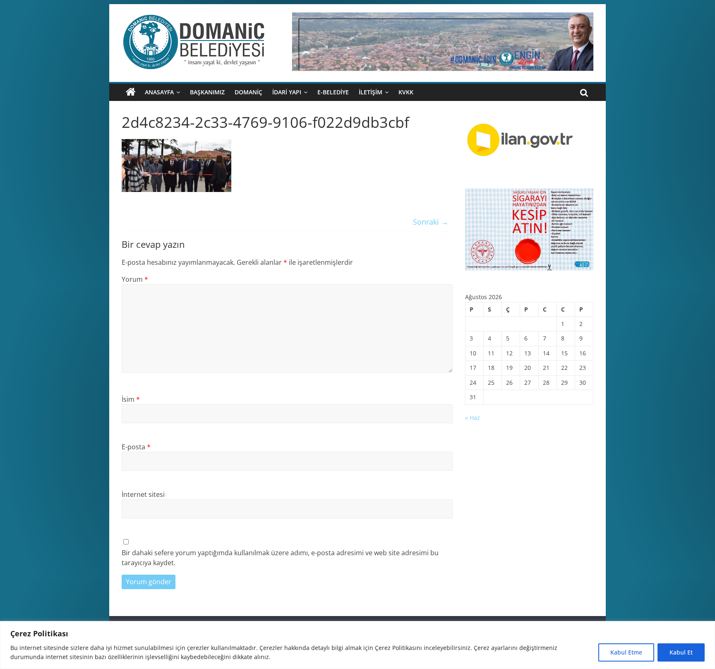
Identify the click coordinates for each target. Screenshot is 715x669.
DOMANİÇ (248, 92)
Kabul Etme (626, 652)
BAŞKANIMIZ (207, 92)
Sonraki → (431, 222)
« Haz (472, 418)
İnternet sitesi (143, 494)
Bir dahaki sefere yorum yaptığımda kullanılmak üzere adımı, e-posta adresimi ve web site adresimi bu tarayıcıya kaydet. (280, 557)
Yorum (135, 279)
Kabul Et (681, 652)
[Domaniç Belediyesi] (131, 92)
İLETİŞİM (370, 92)
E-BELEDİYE (333, 92)
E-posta (136, 446)
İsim (131, 399)
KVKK (405, 92)
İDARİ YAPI (286, 92)
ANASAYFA (159, 92)
